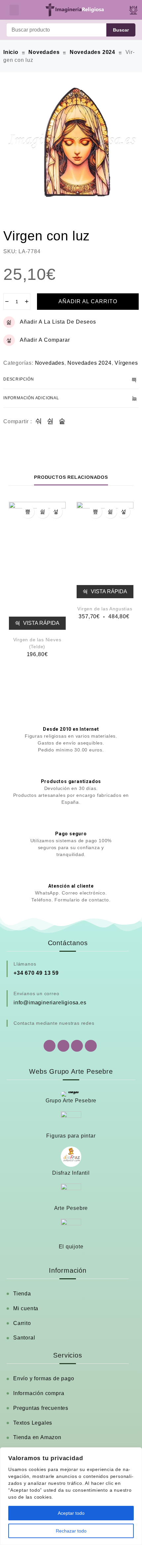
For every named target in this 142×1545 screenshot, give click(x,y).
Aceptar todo (71, 1513)
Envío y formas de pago (43, 1378)
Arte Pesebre (71, 1208)
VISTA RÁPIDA (40, 623)
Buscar (121, 30)
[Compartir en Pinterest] (62, 421)
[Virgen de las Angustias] (105, 550)
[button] (14, 10)
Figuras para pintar (70, 1136)
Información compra (38, 1393)
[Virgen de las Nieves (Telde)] (37, 566)
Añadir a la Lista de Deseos (58, 322)
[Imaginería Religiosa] (75, 9)
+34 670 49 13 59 (36, 973)
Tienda (22, 1293)
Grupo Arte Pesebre (71, 1100)
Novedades (43, 52)
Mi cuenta (25, 1308)
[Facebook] (63, 1046)
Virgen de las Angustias (104, 608)
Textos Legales (32, 1423)
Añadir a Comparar (45, 340)
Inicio (10, 52)
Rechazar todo (71, 1530)
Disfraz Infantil (71, 1173)
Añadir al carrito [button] (27, 511)
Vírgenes (126, 363)
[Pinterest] (91, 1046)
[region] (71, 1496)
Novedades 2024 (92, 52)
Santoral (24, 1337)
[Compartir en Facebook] (38, 421)
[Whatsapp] (49, 1046)
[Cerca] (135, 1453)
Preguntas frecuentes (40, 1408)
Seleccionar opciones (95, 511)
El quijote (71, 1246)
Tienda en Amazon (37, 1437)
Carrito (22, 1323)
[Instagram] (77, 1046)
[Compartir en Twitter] (50, 421)
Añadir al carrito (87, 301)
